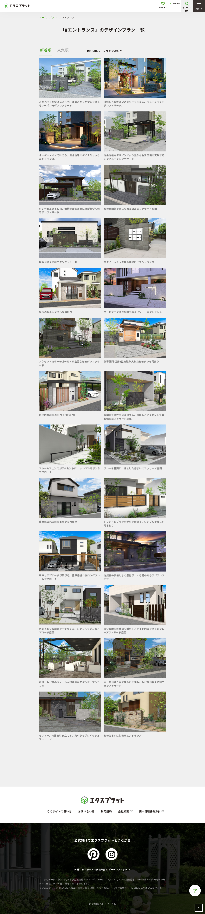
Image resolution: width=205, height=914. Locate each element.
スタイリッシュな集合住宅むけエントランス (129, 262)
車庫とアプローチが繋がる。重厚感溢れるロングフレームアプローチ (69, 577)
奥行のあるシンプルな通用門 (55, 311)
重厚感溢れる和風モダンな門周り (58, 521)
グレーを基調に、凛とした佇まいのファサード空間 (133, 468)
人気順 (62, 49)
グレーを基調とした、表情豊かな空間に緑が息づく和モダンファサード (69, 210)
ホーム (43, 17)
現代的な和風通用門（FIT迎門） (57, 414)
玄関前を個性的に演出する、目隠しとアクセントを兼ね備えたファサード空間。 (134, 416)
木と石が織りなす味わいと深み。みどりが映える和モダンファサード (134, 683)
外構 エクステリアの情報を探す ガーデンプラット (100, 869)
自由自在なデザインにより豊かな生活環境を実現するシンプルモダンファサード (134, 156)
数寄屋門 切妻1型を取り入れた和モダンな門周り (131, 361)
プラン (53, 17)
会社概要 (124, 811)
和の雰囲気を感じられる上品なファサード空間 (130, 208)
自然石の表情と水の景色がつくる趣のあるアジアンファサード (134, 577)
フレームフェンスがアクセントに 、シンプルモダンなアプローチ (69, 470)
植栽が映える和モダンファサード (58, 262)
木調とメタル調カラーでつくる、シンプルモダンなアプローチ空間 (69, 630)
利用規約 (106, 811)
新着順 (45, 49)
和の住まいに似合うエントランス (123, 735)
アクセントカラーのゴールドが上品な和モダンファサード (69, 363)
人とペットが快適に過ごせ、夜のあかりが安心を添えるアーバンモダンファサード (69, 103)
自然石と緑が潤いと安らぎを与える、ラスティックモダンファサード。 (134, 103)
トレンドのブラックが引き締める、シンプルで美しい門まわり (134, 523)
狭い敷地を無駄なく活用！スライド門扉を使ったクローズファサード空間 (134, 630)
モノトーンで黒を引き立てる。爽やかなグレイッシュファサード (69, 737)
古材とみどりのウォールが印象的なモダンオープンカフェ (69, 683)
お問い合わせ (86, 811)
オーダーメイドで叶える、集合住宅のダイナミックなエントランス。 (69, 156)
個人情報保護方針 (150, 811)
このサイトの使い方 (59, 811)
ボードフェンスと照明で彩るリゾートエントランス (133, 311)
